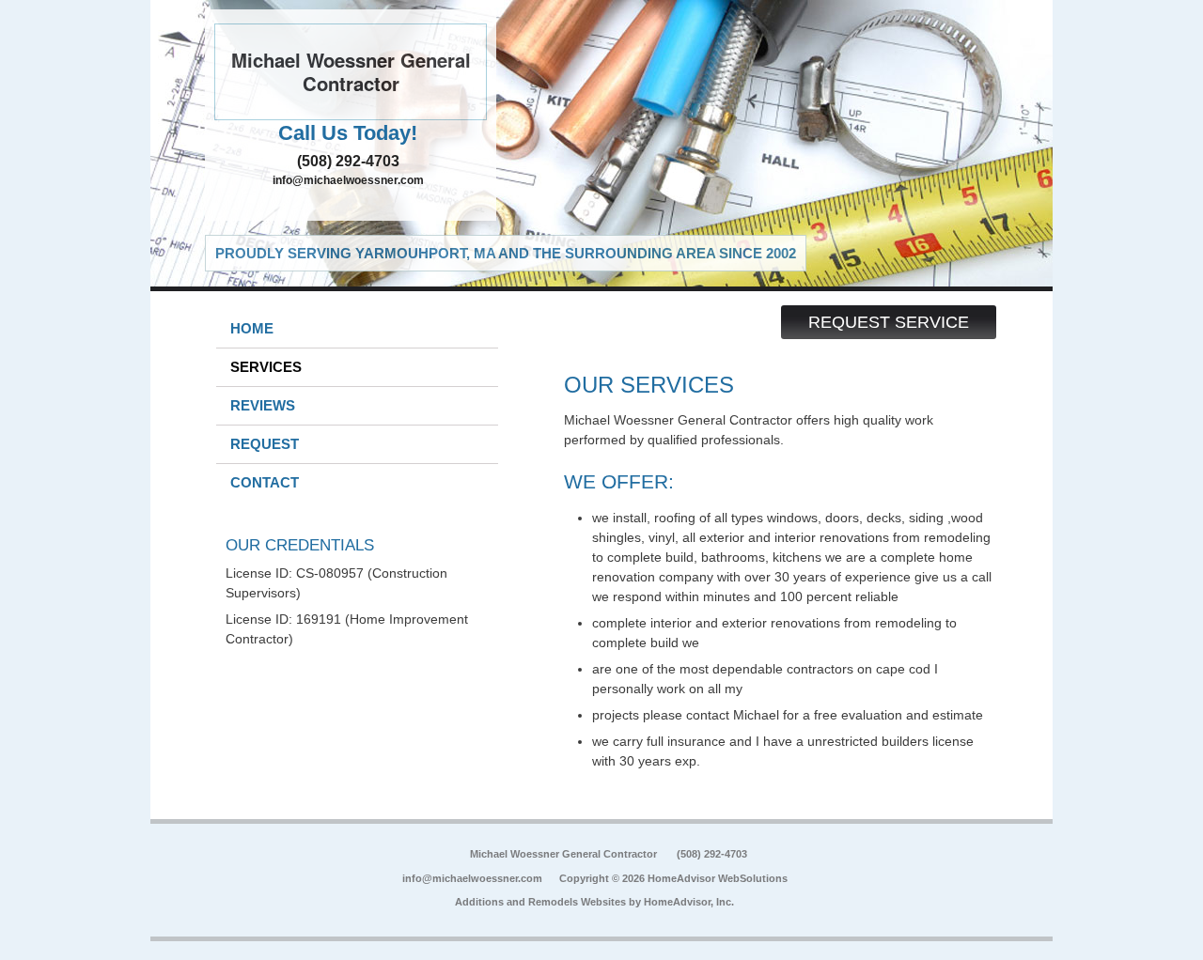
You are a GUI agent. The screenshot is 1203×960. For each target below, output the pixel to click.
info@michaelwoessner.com (348, 180)
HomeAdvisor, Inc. (689, 901)
